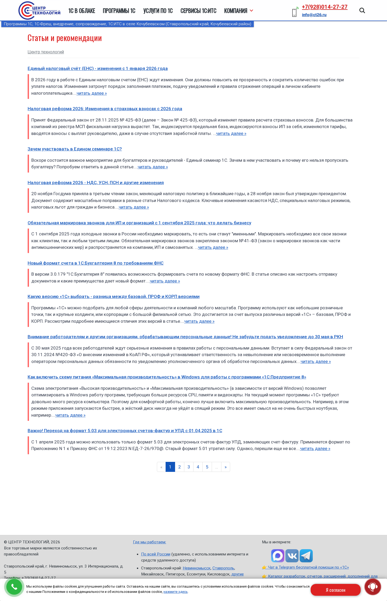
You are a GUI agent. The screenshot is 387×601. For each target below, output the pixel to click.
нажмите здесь (175, 592)
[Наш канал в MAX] (277, 555)
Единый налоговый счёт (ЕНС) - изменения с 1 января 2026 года (98, 68)
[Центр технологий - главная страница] (39, 10)
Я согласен (335, 590)
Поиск (362, 8)
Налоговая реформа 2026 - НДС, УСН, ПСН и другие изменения (96, 182)
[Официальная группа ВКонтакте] (292, 555)
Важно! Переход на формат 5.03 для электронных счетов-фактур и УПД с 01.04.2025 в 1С (125, 430)
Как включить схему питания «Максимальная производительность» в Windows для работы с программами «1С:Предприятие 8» (167, 377)
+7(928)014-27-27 (325, 7)
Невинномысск (197, 568)
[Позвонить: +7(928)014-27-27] (14, 587)
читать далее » (92, 93)
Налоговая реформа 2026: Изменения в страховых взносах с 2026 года (105, 108)
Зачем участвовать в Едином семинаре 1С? (75, 148)
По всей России (155, 554)
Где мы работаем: (149, 542)
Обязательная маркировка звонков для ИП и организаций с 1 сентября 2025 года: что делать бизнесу (139, 222)
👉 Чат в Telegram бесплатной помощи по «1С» (305, 567)
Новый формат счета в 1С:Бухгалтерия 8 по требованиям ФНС (95, 263)
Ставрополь (223, 568)
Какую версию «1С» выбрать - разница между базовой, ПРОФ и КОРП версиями (114, 296)
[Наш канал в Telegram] (306, 555)
